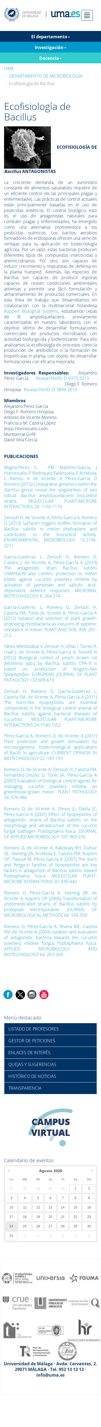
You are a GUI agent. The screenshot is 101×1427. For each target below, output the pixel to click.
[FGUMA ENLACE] (84, 1278)
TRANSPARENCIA (24, 1088)
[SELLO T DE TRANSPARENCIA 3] (17, 1330)
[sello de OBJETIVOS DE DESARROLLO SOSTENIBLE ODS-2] (17, 1278)
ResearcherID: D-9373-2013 (62, 378)
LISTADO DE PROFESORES (33, 1029)
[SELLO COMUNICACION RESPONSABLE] (84, 1303)
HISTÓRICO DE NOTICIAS (32, 1076)
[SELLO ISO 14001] (50, 1330)
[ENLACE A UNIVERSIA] (50, 1278)
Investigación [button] (49, 47)
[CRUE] (17, 1303)
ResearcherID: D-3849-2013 (50, 390)
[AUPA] (50, 1303)
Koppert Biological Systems (31, 311)
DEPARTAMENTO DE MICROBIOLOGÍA (45, 76)
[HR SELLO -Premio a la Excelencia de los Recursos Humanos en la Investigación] (84, 1330)
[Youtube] (44, 994)
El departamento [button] (49, 37)
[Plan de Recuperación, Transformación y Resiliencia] (34, 1351)
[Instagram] (32, 994)
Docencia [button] (49, 58)
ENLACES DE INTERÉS (29, 1053)
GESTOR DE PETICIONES (31, 1041)
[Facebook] (8, 994)
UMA (9, 68)
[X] (20, 994)
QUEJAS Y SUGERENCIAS (32, 1064)
